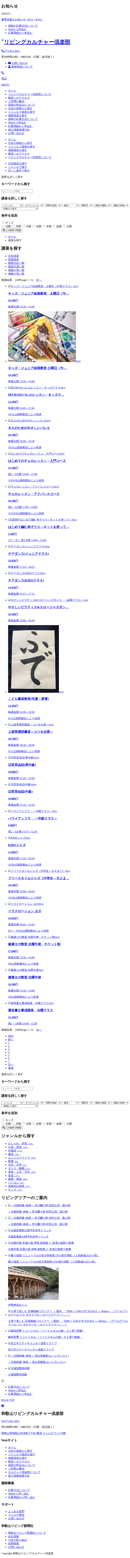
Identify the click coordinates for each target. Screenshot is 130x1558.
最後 (11, 1068)
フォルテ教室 (16, 1515)
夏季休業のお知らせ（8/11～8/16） (22, 19)
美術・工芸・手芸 (22, 1171)
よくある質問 (16, 1511)
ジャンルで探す (17, 167)
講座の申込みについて (21, 104)
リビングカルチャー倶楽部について (29, 94)
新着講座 (13, 259)
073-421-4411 (12, 51)
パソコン (16, 1182)
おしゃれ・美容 (21, 1143)
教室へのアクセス (19, 97)
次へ (39, 280)
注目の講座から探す (20, 108)
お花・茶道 (18, 1147)
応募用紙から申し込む (21, 1497)
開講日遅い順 (16, 266)
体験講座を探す (17, 115)
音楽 (14, 1175)
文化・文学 (17, 1164)
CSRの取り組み (17, 1540)
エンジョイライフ (22, 1157)
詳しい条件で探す (19, 170)
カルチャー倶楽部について (24, 1472)
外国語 (15, 1150)
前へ (11, 1039)
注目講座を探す (17, 163)
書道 (14, 1154)
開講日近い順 (16, 263)
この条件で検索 (13, 230)
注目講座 (13, 256)
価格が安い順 (16, 273)
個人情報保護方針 (19, 129)
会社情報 (13, 1536)
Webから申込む (17, 29)
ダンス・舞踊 (19, 1168)
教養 (13, 1161)
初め (11, 1036)
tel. (10, 1421)
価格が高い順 (16, 270)
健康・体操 (18, 1179)
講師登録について (21, 66)
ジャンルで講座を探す (21, 112)
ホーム (12, 90)
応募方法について (19, 1386)
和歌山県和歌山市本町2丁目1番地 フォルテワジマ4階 (33, 1433)
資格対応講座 (19, 1186)
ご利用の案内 (16, 101)
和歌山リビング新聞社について (27, 1532)
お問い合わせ (19, 63)
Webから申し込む (18, 1493)
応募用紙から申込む (20, 32)
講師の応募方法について (23, 25)
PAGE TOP (7, 1400)
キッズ (15, 1189)
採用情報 (13, 1543)
